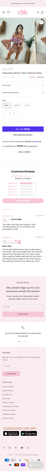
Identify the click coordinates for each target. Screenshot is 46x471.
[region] (23, 332)
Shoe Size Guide (8, 410)
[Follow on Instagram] (9, 448)
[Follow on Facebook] (3, 448)
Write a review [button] (23, 200)
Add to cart (23, 122)
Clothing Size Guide (10, 406)
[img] (7, 216)
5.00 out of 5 (29, 176)
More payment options (23, 134)
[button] (23, 146)
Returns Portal (8, 402)
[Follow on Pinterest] (16, 448)
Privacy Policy (7, 418)
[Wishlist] (8, 12)
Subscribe (23, 314)
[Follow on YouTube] (22, 448)
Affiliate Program (9, 414)
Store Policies (7, 387)
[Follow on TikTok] (28, 448)
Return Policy (7, 390)
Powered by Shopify (31, 455)
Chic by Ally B (7, 69)
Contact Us (7, 394)
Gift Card (6, 398)
